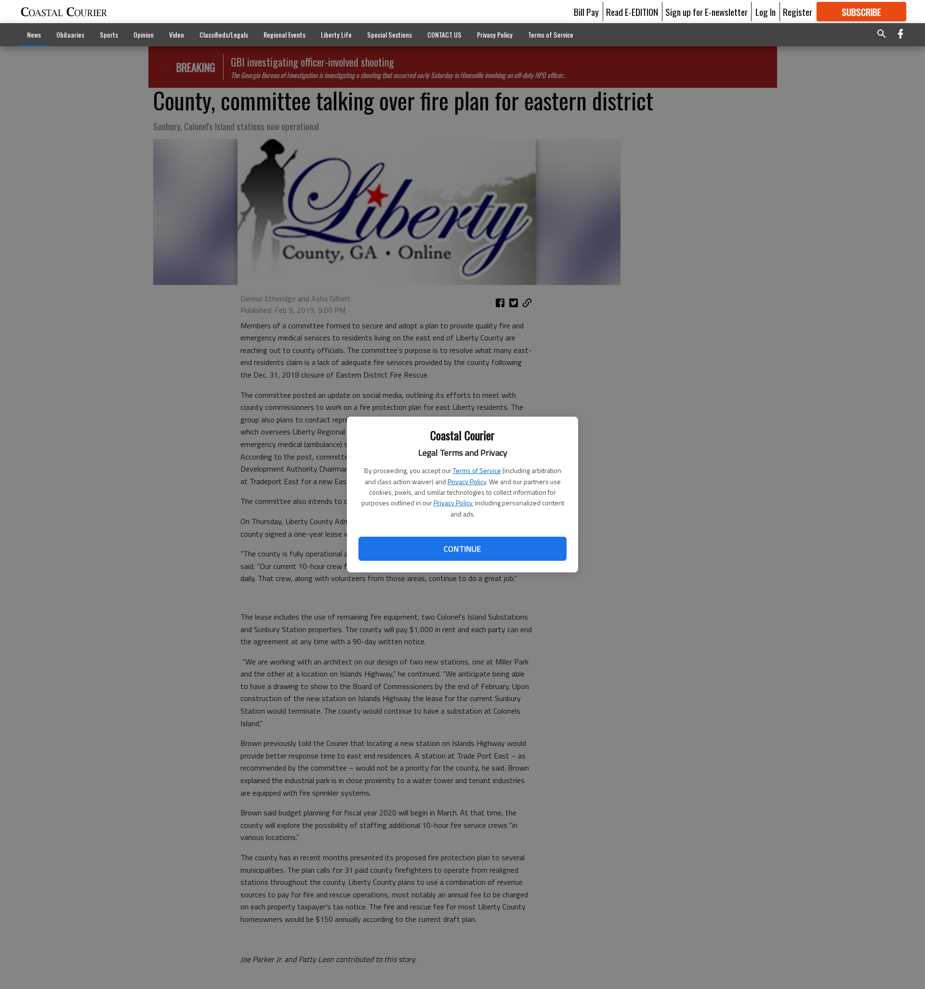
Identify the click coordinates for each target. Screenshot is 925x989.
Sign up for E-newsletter (706, 11)
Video (176, 34)
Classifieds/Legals (223, 34)
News (34, 34)
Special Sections (389, 34)
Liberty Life (336, 34)
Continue (462, 549)
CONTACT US (444, 34)
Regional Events (284, 34)
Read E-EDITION (632, 11)
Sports (109, 34)
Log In (765, 11)
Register (797, 11)
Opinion (143, 34)
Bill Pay (586, 11)
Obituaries (70, 34)
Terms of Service (477, 470)
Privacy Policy (467, 481)
